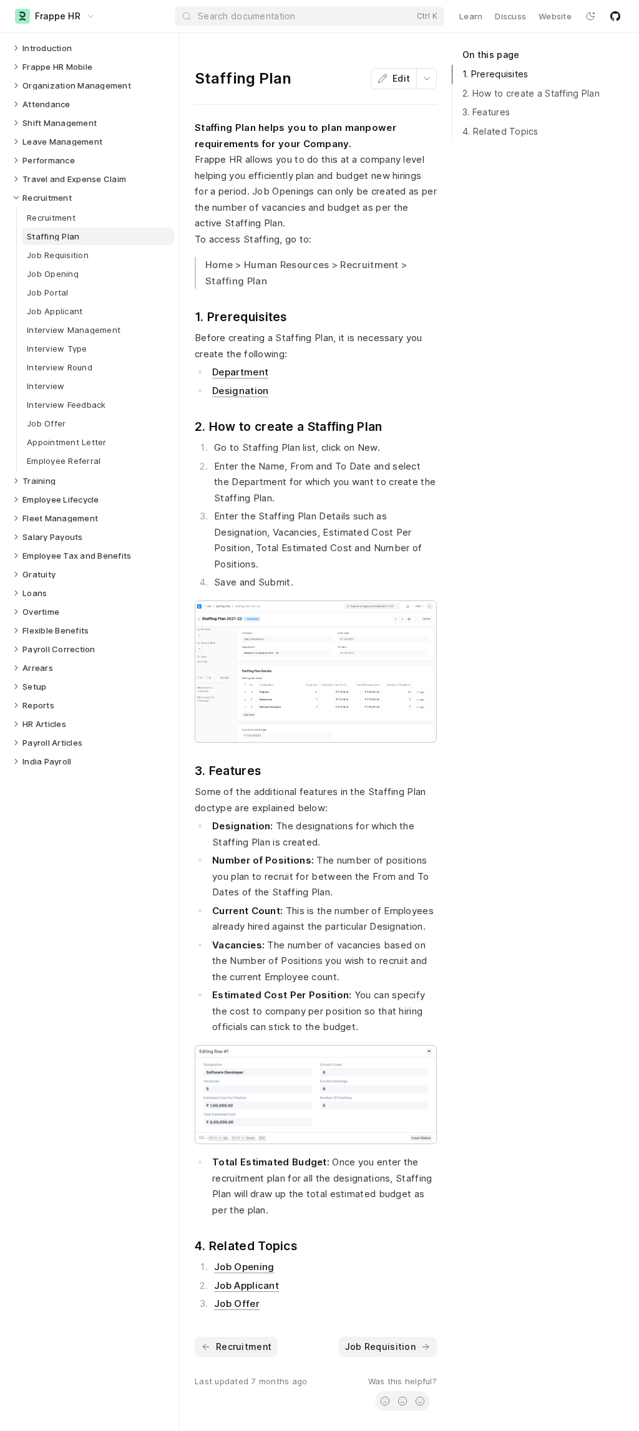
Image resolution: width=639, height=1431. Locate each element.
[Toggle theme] (590, 16)
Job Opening (244, 1267)
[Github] (615, 16)
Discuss (510, 16)
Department (240, 372)
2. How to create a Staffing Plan (531, 93)
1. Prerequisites (495, 74)
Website (555, 16)
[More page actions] (426, 79)
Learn (470, 16)
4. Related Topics (500, 131)
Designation (240, 391)
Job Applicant (246, 1285)
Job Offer (237, 1303)
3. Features (486, 112)
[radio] (385, 1401)
